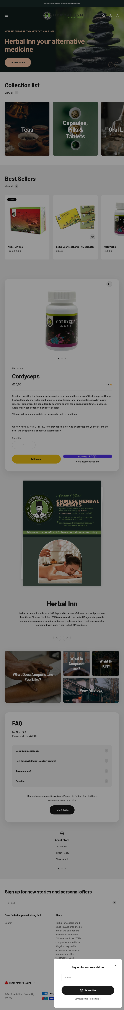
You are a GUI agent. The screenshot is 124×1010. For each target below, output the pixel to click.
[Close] (115, 965)
